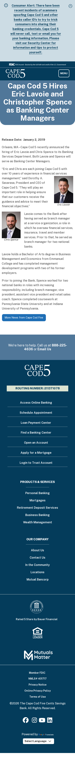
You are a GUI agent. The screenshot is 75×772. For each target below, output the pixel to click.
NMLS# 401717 (37, 678)
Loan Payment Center (36, 422)
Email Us (44, 349)
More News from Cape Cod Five (24, 317)
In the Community (37, 565)
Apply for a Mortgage (36, 452)
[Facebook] (26, 721)
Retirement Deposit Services (37, 507)
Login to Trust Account (36, 462)
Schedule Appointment (36, 412)
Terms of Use (37, 696)
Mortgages (37, 500)
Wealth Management (37, 522)
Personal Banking (37, 493)
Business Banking (37, 515)
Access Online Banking (36, 402)
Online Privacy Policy (37, 690)
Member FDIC (37, 672)
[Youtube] (42, 721)
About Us (37, 550)
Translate (49, 735)
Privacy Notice (37, 684)
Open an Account (36, 442)
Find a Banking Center (36, 432)
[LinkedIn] (49, 721)
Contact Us (37, 557)
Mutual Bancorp (38, 579)
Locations (37, 572)
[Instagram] (34, 721)
